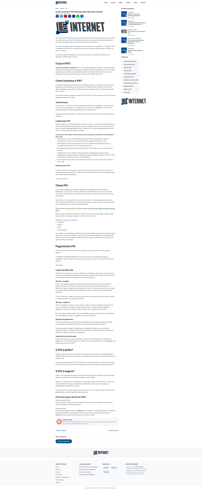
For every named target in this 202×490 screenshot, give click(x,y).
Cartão (127, 92)
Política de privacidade (62, 477)
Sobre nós (58, 469)
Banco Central (64, 178)
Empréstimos (129, 77)
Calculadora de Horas (85, 472)
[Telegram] (82, 16)
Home (106, 2)
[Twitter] (61, 16)
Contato (143, 2)
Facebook (106, 472)
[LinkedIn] (69, 16)
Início (57, 467)
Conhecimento (129, 64)
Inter (135, 29)
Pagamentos (128, 86)
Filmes (121, 2)
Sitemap (58, 482)
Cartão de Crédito (130, 61)
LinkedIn (106, 467)
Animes (113, 2)
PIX (66, 8)
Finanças (62, 8)
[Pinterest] (65, 16)
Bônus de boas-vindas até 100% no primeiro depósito (72, 208)
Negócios (127, 89)
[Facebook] (57, 16)
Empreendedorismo (130, 83)
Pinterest (113, 467)
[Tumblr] (73, 16)
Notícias (127, 67)
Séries (135, 2)
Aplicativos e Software (134, 38)
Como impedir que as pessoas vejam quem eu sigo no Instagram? (136, 41)
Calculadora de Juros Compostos (88, 467)
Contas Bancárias (130, 73)
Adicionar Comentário (63, 441)
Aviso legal (59, 474)
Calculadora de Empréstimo (87, 474)
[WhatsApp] (78, 16)
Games (128, 2)
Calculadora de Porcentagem (87, 469)
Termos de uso (60, 480)
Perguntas (131, 12)
